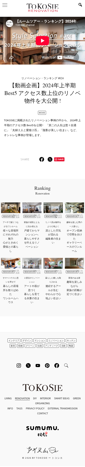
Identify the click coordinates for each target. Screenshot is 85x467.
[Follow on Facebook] (56, 365)
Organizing (42, 403)
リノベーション (56, 340)
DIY (35, 398)
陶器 (71, 345)
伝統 (40, 345)
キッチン (71, 340)
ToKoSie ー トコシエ (42, 8)
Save (61, 159)
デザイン (27, 340)
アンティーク (51, 345)
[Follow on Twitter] (28, 365)
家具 (13, 345)
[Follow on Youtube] (37, 365)
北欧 (63, 345)
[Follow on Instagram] (19, 365)
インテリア (13, 340)
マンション (39, 340)
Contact (42, 413)
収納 (20, 345)
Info (10, 408)
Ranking (42, 190)
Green (77, 398)
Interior (45, 398)
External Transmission (62, 408)
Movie (42, 112)
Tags (19, 408)
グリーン (30, 345)
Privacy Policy (35, 408)
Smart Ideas (62, 398)
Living (8, 398)
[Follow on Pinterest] (47, 365)
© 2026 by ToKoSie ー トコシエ (42, 457)
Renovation (22, 398)
